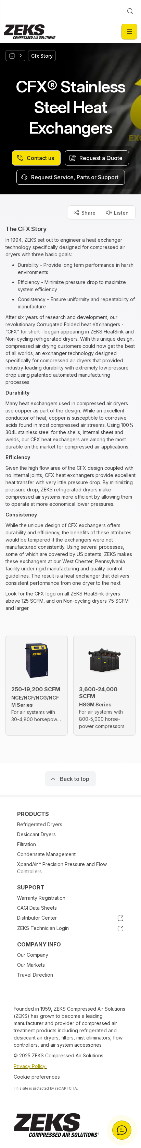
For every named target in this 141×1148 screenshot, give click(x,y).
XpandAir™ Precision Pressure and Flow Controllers (62, 867)
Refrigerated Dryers (39, 824)
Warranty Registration (41, 898)
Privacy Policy (30, 1066)
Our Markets (31, 965)
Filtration (26, 844)
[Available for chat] (121, 1130)
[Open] (129, 31)
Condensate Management (46, 854)
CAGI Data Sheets (37, 908)
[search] (130, 11)
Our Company (32, 955)
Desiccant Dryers (36, 834)
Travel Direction (35, 975)
